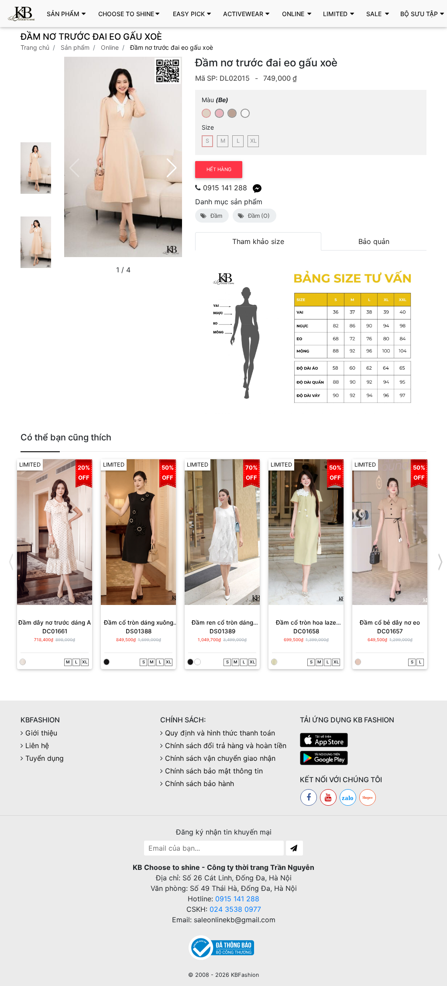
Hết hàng (218, 169)
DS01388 (138, 631)
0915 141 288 (225, 187)
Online (110, 47)
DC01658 (306, 631)
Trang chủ (35, 47)
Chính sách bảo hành (199, 783)
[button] (68, 13)
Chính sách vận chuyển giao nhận (220, 758)
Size (208, 127)
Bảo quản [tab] (373, 241)
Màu (215, 99)
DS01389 (222, 631)
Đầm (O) (257, 215)
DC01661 (54, 631)
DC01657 (390, 631)
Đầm (215, 215)
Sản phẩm (75, 47)
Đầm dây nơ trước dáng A (54, 622)
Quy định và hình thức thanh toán (220, 732)
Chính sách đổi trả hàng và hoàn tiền (225, 745)
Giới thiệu (41, 732)
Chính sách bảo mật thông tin (214, 770)
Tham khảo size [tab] (258, 241)
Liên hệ (37, 745)
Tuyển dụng (44, 758)
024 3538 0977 (235, 909)
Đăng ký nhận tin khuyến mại (224, 832)
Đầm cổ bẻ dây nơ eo (390, 622)
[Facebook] (308, 797)
